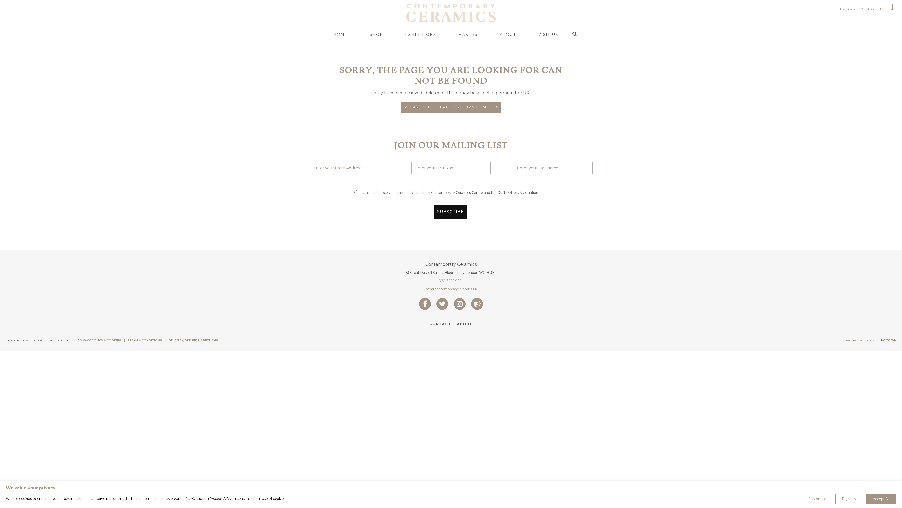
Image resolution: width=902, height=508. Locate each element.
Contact (440, 324)
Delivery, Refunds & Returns (193, 340)
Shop (376, 34)
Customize (817, 499)
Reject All (849, 499)
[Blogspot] (477, 304)
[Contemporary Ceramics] (451, 12)
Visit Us (548, 34)
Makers (468, 34)
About (508, 34)
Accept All (881, 499)
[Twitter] (442, 304)
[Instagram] (460, 304)
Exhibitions (420, 34)
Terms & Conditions (144, 340)
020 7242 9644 (451, 281)
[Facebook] (425, 304)
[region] (451, 494)
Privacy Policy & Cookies (99, 340)
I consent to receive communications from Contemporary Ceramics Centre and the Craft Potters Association (449, 192)
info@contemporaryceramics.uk (451, 289)
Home (340, 34)
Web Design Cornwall (861, 340)
